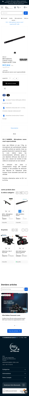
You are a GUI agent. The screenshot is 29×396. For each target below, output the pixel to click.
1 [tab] (14, 53)
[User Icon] (15, 7)
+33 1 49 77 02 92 (7, 364)
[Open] (2, 7)
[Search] (26, 13)
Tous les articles (13, 331)
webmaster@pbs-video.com (10, 362)
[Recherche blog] (26, 289)
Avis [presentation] (14, 134)
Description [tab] (14, 128)
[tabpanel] (14, 40)
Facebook (4, 95)
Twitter (8, 95)
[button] (14, 325)
